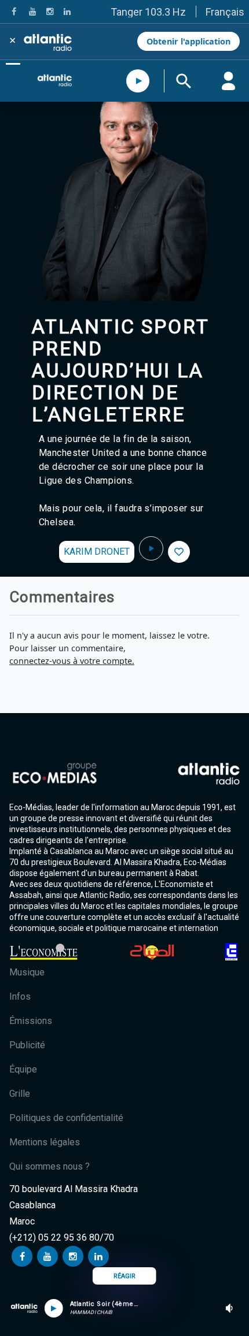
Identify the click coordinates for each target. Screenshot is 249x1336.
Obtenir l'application (188, 41)
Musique (27, 972)
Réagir (124, 1276)
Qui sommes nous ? (49, 1166)
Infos (20, 996)
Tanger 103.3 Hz (148, 12)
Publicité (27, 1045)
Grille (19, 1093)
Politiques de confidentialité (66, 1117)
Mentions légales (44, 1142)
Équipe (23, 1069)
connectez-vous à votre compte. (71, 660)
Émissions (30, 1020)
